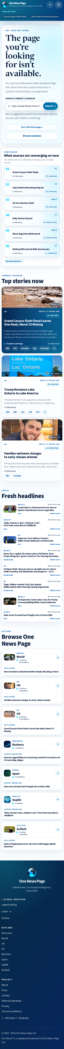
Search (50, 106)
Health (16, 800)
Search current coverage (20, 98)
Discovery (7, 933)
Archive (5, 918)
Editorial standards (11, 1001)
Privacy (5, 1006)
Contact (6, 995)
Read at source (55, 513)
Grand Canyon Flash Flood (15, 16)
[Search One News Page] (50, 4)
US (18, 714)
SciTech (21, 829)
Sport (16, 774)
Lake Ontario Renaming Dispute (45, 16)
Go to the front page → (32, 127)
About (5, 985)
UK (19, 685)
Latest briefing (9, 904)
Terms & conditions (12, 1011)
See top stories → (14, 261)
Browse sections (32, 136)
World (21, 657)
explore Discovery (38, 87)
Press (4, 990)
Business (18, 744)
